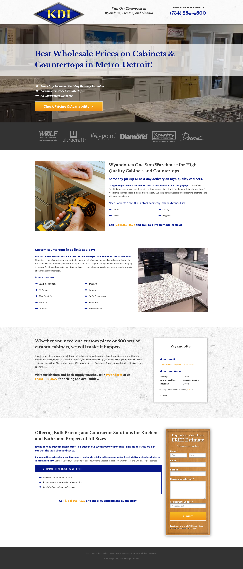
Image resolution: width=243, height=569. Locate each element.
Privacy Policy (174, 528)
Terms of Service (187, 528)
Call (189, 389)
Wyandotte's (121, 165)
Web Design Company (113, 558)
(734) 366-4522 (125, 225)
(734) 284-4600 (188, 13)
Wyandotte (114, 375)
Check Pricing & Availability (66, 106)
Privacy (136, 558)
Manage (127, 558)
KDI (193, 185)
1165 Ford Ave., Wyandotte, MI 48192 (176, 364)
